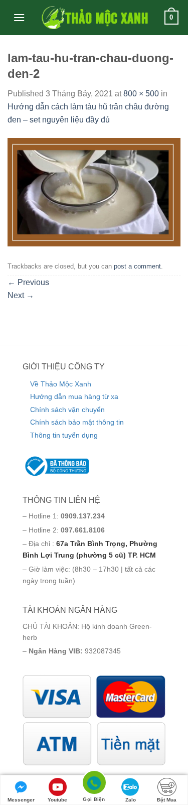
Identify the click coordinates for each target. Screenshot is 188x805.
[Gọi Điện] (94, 784)
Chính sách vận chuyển (67, 410)
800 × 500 (141, 93)
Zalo (130, 799)
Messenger (21, 799)
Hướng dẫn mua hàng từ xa (74, 396)
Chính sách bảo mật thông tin (77, 422)
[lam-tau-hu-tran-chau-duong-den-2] (94, 191)
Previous (28, 282)
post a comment (137, 266)
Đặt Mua (166, 799)
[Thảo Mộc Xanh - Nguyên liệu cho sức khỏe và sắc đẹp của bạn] (94, 17)
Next (21, 295)
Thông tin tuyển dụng (64, 435)
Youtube (57, 799)
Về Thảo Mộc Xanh (60, 384)
